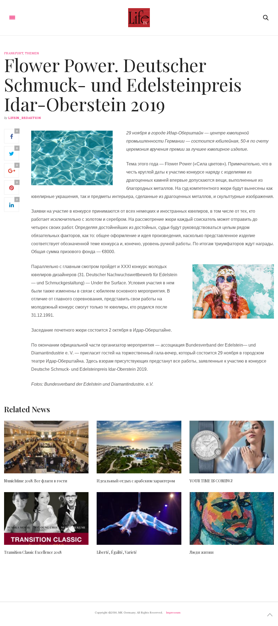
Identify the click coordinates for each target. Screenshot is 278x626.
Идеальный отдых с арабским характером (136, 480)
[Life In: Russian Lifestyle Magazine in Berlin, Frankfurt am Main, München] (139, 17)
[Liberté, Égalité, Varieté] (139, 518)
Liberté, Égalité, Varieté (117, 552)
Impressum (173, 612)
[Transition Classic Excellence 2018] (46, 518)
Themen (32, 53)
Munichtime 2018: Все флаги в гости (35, 480)
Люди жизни (201, 552)
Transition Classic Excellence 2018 (33, 552)
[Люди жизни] (231, 518)
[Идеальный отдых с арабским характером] (139, 447)
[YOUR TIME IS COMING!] (231, 447)
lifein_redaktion (24, 118)
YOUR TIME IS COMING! (210, 480)
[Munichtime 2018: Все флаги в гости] (46, 447)
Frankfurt (13, 53)
